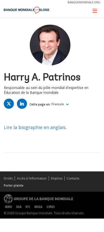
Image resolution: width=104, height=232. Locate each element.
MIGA (38, 207)
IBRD (8, 207)
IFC (27, 207)
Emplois (56, 178)
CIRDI (50, 207)
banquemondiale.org (84, 2)
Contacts (73, 178)
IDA (18, 207)
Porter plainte (13, 185)
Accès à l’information (32, 178)
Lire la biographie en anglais (35, 127)
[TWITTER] (10, 105)
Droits (8, 178)
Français (58, 104)
